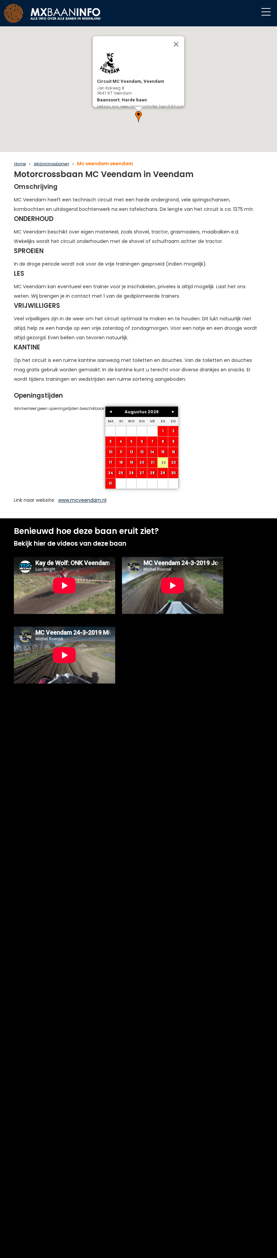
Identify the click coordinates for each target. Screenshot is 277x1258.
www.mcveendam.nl (82, 500)
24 (110, 472)
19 (131, 462)
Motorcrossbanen (51, 164)
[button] (138, 116)
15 (163, 451)
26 (131, 472)
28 (152, 472)
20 (142, 462)
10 (110, 451)
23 (173, 462)
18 (121, 462)
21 (152, 462)
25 (121, 472)
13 (142, 451)
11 (121, 451)
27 (142, 472)
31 (110, 483)
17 (110, 462)
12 (131, 451)
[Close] (176, 44)
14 (152, 451)
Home (20, 164)
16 (173, 451)
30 (173, 472)
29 (162, 472)
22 (162, 462)
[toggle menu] (266, 12)
